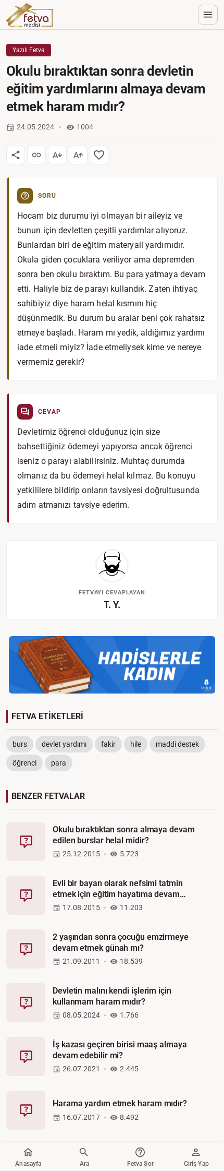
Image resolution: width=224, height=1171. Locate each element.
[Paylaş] (15, 155)
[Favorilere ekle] (99, 155)
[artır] (78, 155)
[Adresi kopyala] (36, 155)
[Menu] (208, 15)
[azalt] (57, 155)
